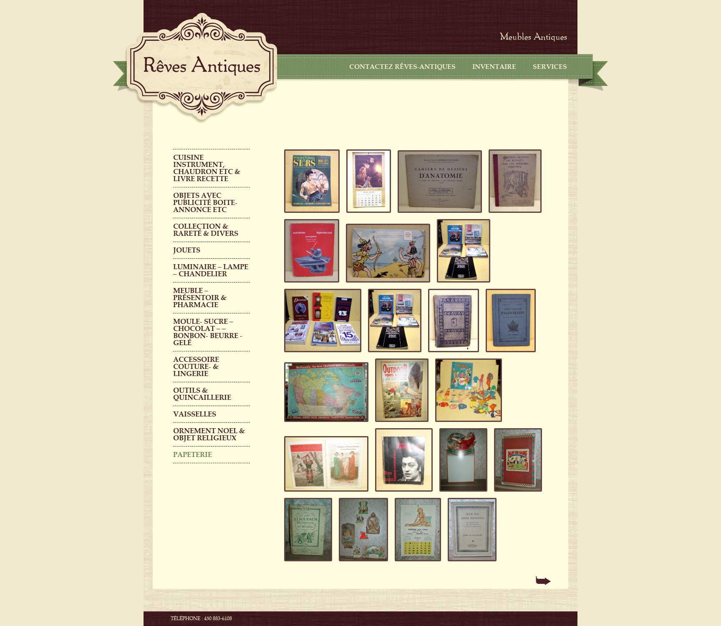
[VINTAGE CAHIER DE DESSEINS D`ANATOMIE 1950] (437, 216)
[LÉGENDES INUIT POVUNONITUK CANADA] (309, 285)
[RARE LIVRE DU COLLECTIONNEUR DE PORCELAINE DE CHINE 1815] (451, 355)
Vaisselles (194, 414)
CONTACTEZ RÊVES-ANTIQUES (402, 67)
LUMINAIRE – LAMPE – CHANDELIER (210, 270)
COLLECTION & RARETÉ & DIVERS (205, 230)
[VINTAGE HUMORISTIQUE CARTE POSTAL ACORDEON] (385, 285)
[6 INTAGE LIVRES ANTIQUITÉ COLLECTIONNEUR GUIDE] (320, 355)
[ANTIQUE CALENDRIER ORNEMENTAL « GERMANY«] (361, 564)
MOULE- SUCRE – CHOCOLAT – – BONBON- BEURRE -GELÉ (207, 332)
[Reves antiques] (202, 66)
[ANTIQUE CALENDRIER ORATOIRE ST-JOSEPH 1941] (366, 216)
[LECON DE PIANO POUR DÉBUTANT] (470, 564)
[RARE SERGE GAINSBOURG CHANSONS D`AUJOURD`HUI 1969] (401, 494)
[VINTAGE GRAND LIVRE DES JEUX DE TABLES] (515, 494)
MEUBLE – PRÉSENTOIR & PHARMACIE (200, 297)
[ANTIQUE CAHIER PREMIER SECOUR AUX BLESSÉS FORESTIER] (513, 216)
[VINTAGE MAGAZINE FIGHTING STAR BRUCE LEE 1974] (309, 216)
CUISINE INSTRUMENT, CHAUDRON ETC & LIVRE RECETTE (206, 168)
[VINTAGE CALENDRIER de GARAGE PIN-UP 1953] (415, 564)
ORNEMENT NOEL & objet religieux (209, 434)
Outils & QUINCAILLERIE (202, 394)
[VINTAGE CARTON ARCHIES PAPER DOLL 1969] (466, 425)
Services (550, 67)
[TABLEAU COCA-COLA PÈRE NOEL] (460, 494)
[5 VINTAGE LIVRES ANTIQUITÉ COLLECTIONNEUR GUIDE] (461, 285)
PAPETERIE (192, 454)
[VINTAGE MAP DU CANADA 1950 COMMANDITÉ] (323, 425)
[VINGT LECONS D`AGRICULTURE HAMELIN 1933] (508, 355)
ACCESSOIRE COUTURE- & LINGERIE (196, 366)
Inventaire (494, 67)
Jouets (186, 250)
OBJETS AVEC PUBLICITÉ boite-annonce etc (205, 202)
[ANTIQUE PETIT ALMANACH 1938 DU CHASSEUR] (305, 564)
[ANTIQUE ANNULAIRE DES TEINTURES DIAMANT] (323, 494)
